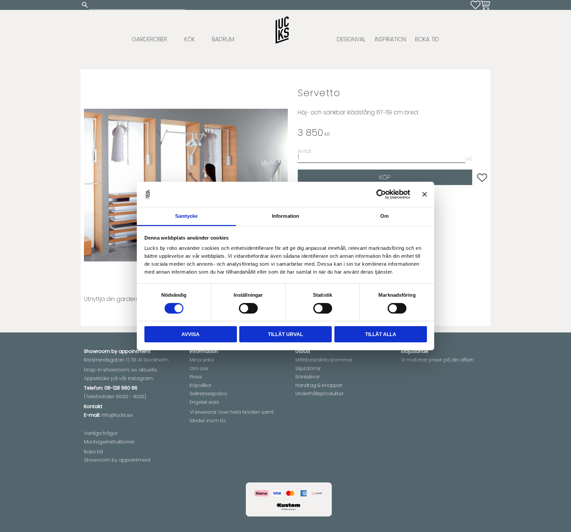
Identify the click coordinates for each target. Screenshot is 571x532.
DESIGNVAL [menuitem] (351, 39)
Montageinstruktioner (109, 441)
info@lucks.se (117, 415)
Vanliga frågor (101, 433)
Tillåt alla (380, 334)
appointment (135, 351)
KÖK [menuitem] (189, 39)
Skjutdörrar (308, 368)
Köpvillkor (200, 385)
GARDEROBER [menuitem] (149, 39)
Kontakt (93, 406)
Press (196, 376)
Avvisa (190, 334)
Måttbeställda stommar (324, 360)
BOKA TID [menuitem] (427, 39)
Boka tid (93, 451)
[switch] (248, 308)
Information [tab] (285, 216)
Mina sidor (202, 360)
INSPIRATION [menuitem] (390, 39)
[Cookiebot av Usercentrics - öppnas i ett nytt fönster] (381, 194)
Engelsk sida (204, 402)
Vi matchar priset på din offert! (437, 360)
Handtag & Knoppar (318, 385)
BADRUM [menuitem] (223, 39)
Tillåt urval (285, 334)
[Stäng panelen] (424, 194)
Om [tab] (384, 216)
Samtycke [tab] (186, 216)
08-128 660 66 (120, 388)
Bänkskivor (307, 376)
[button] (475, 5)
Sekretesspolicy (208, 393)
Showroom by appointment (117, 460)
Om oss (199, 368)
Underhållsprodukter (319, 393)
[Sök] (85, 4)
